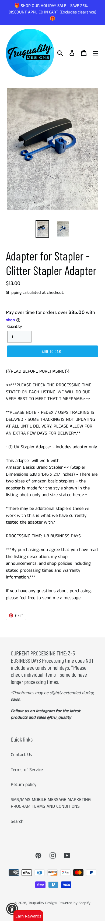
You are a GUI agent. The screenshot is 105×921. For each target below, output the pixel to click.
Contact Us (21, 754)
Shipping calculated (23, 293)
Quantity (14, 326)
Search (17, 821)
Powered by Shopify (74, 903)
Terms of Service (27, 770)
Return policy (23, 784)
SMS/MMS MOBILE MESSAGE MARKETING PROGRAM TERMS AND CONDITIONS (51, 803)
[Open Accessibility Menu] (12, 909)
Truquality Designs (42, 903)
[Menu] (96, 53)
